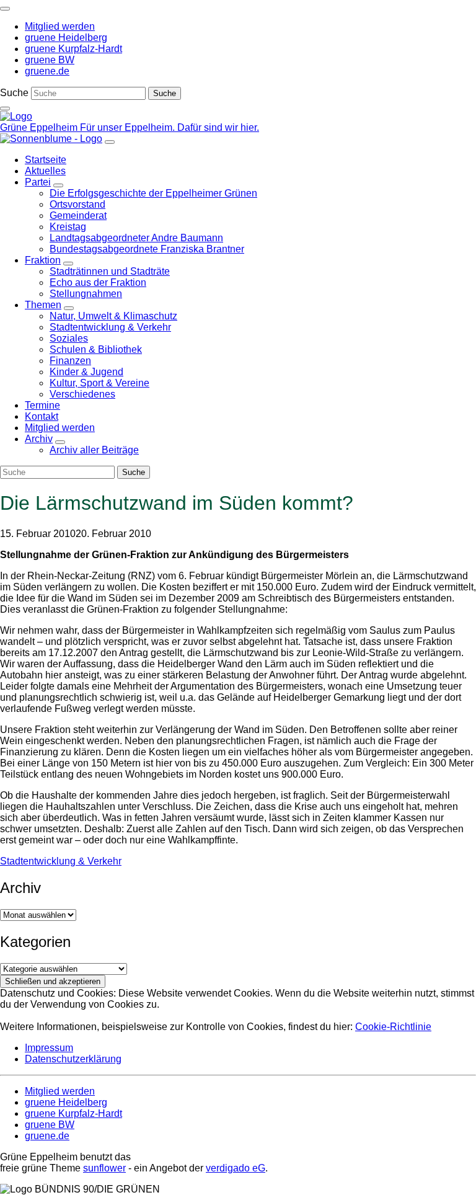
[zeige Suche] (5, 108)
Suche (14, 92)
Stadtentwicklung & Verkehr (60, 861)
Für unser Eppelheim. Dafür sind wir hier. (169, 127)
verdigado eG (235, 1168)
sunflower (104, 1168)
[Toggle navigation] (5, 9)
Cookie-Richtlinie (393, 1026)
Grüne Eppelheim (40, 127)
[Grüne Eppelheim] (16, 116)
